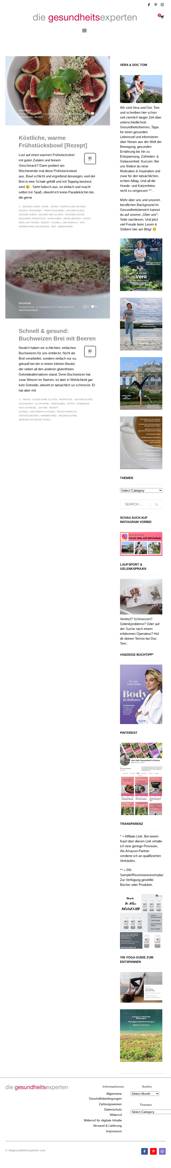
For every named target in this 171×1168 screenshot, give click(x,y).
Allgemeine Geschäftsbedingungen (105, 1096)
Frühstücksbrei (54, 210)
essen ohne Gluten (45, 399)
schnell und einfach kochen (37, 411)
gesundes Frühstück (32, 218)
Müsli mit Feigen (29, 222)
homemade (83, 403)
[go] (156, 504)
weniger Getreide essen (34, 419)
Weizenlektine (68, 415)
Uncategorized (28, 310)
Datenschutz (113, 1109)
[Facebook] (149, 4)
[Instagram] (162, 4)
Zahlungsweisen (110, 1104)
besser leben (31, 206)
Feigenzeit (35, 210)
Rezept (38, 117)
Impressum (114, 1131)
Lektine (43, 407)
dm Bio (55, 206)
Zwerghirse (65, 226)
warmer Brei (49, 415)
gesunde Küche (74, 214)
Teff (82, 222)
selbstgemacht (67, 411)
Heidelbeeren (72, 218)
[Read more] (90, 164)
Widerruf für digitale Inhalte (103, 1120)
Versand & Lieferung (107, 1125)
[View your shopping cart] (162, 17)
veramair (25, 110)
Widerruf (116, 1115)
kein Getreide (27, 407)
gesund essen (75, 210)
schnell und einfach (64, 222)
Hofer (86, 218)
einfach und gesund (73, 206)
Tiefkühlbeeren (29, 415)
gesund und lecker (50, 214)
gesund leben (28, 214)
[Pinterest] (155, 4)
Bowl (45, 206)
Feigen (23, 210)
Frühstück (66, 399)
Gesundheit (26, 403)
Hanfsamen (54, 218)
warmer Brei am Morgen (34, 226)
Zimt (53, 226)
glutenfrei (42, 403)
